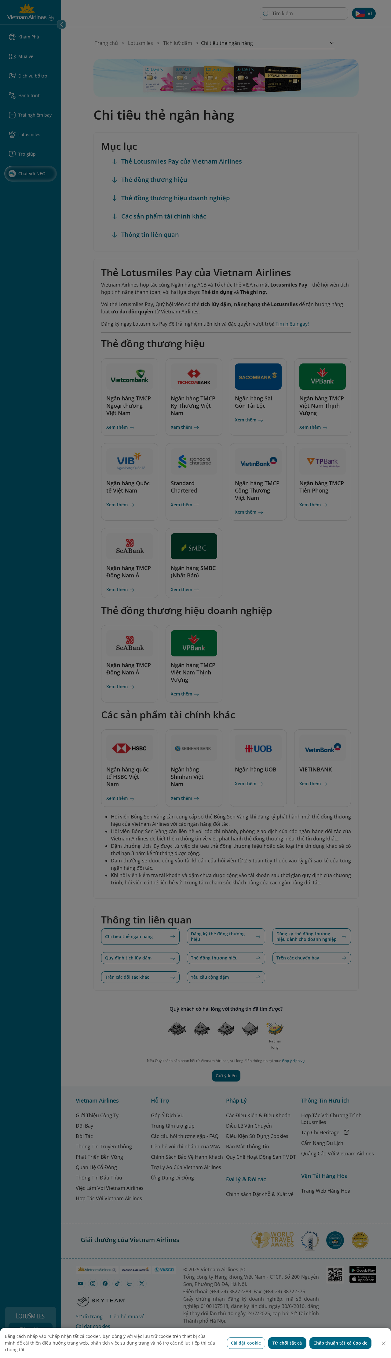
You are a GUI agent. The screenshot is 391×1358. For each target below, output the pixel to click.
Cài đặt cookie (246, 1343)
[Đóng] (383, 1343)
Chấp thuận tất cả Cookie (340, 1343)
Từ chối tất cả (287, 1343)
